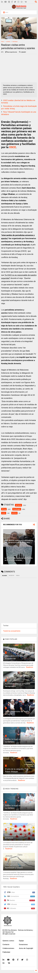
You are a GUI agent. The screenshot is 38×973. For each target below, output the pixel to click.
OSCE (12, 147)
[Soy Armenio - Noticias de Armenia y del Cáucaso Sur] (19, 8)
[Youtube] (5, 2)
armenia (8, 41)
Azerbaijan (15, 41)
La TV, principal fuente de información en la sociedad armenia (19, 559)
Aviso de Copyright (26, 948)
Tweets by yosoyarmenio (11, 631)
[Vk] (26, 2)
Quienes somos (8, 941)
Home (2, 41)
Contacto (6, 944)
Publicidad (6, 952)
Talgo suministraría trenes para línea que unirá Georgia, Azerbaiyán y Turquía (18, 865)
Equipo (21, 941)
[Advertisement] (15, 68)
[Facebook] (12, 2)
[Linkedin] (2, 2)
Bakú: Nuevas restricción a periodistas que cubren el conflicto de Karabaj (19, 541)
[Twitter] (15, 2)
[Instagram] (18, 2)
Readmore (29, 667)
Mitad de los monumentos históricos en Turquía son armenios (16, 835)
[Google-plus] (22, 2)
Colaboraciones (8, 948)
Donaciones (23, 944)
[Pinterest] (9, 2)
